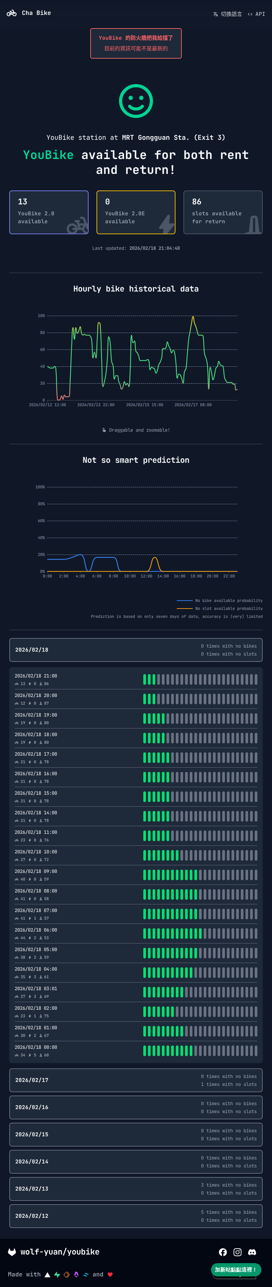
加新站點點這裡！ (236, 1269)
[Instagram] (237, 1252)
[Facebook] (223, 1252)
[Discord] (252, 1252)
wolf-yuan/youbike (58, 1252)
